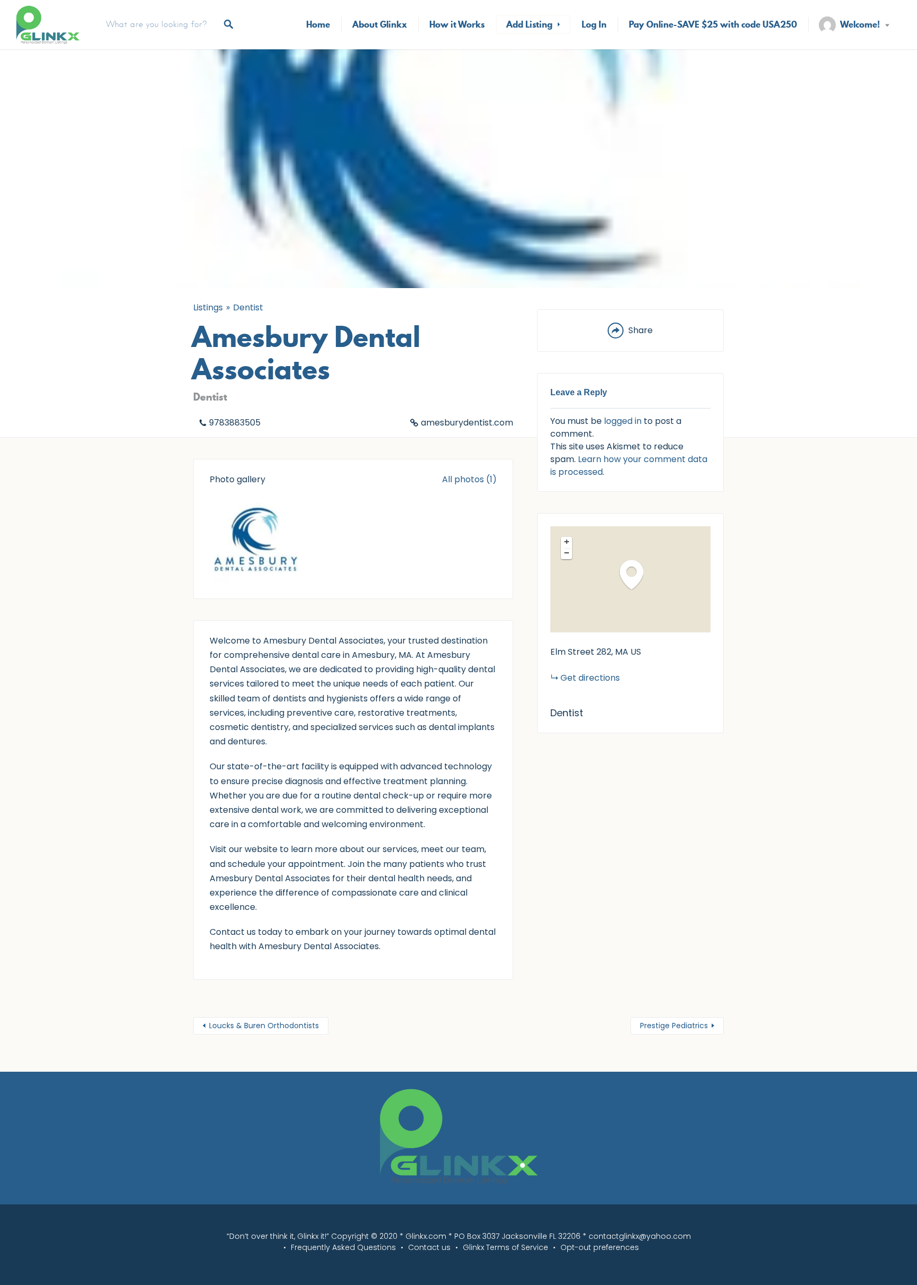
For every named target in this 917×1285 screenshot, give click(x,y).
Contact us (429, 1247)
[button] (636, 574)
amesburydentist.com (467, 422)
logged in (623, 421)
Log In (594, 24)
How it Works (457, 24)
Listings (208, 307)
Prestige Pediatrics (674, 1025)
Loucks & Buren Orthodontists (264, 1025)
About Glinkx (379, 24)
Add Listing (529, 24)
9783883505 (235, 422)
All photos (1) (469, 479)
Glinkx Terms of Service (505, 1247)
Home (318, 24)
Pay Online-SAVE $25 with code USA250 (713, 24)
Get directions (590, 678)
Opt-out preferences (599, 1247)
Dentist (248, 307)
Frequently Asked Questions (343, 1247)
